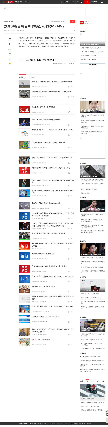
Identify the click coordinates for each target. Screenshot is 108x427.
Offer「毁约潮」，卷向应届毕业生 (90, 406)
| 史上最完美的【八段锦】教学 (90, 356)
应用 (21, 1)
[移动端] (61, 2)
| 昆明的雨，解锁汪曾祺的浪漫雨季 (92, 360)
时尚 (87, 381)
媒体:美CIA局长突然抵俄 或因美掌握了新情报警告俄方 (52, 81)
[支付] (78, 2)
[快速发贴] (9, 39)
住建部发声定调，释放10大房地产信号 (91, 48)
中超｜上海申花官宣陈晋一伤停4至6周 (46, 120)
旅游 (103, 381)
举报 (74, 30)
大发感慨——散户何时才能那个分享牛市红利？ (49, 266)
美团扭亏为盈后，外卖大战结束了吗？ (91, 297)
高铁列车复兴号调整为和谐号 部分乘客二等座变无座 (51, 92)
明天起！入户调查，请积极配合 (43, 107)
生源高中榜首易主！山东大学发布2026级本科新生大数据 (53, 130)
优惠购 (46, 38)
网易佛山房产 (12, 21)
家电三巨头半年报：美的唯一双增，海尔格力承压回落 (52, 158)
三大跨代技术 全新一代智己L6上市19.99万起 (93, 348)
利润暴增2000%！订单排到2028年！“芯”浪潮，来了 (51, 168)
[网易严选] (73, 2)
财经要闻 (83, 163)
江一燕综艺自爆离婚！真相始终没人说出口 (92, 267)
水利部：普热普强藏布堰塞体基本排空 (46, 203)
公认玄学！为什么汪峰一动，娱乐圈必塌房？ (93, 257)
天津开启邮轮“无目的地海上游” (43, 254)
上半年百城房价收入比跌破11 (88, 55)
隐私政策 (64, 423)
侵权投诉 (89, 423)
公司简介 (44, 423)
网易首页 (17, 1)
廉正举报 (84, 423)
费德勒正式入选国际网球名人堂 (43, 286)
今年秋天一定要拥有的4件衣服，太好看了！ (92, 402)
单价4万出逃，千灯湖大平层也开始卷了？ (41, 60)
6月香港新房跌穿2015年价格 (88, 59)
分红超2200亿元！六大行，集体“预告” (46, 317)
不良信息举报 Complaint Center (73, 423)
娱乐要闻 (83, 241)
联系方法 (49, 423)
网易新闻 (87, 21)
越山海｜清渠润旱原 (42, 339)
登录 (87, 1)
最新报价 (61, 38)
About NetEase (37, 423)
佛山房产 (83, 31)
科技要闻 (83, 277)
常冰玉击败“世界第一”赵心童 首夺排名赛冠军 (48, 233)
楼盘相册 (53, 38)
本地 (81, 381)
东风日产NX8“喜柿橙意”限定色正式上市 (91, 339)
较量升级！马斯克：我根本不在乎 (90, 293)
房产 (92, 381)
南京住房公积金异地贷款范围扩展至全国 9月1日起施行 (52, 306)
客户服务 (59, 423)
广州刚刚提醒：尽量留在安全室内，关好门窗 (48, 142)
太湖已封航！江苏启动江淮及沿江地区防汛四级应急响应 (53, 276)
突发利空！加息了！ (86, 193)
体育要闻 (83, 197)
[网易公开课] (67, 2)
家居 (98, 381)
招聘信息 (54, 423)
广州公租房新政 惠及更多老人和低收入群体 (92, 51)
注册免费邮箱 (94, 1)
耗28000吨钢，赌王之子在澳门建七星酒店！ (92, 180)
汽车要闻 (83, 317)
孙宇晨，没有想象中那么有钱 (88, 189)
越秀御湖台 (39, 38)
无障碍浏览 (27, 1)
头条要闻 (83, 98)
